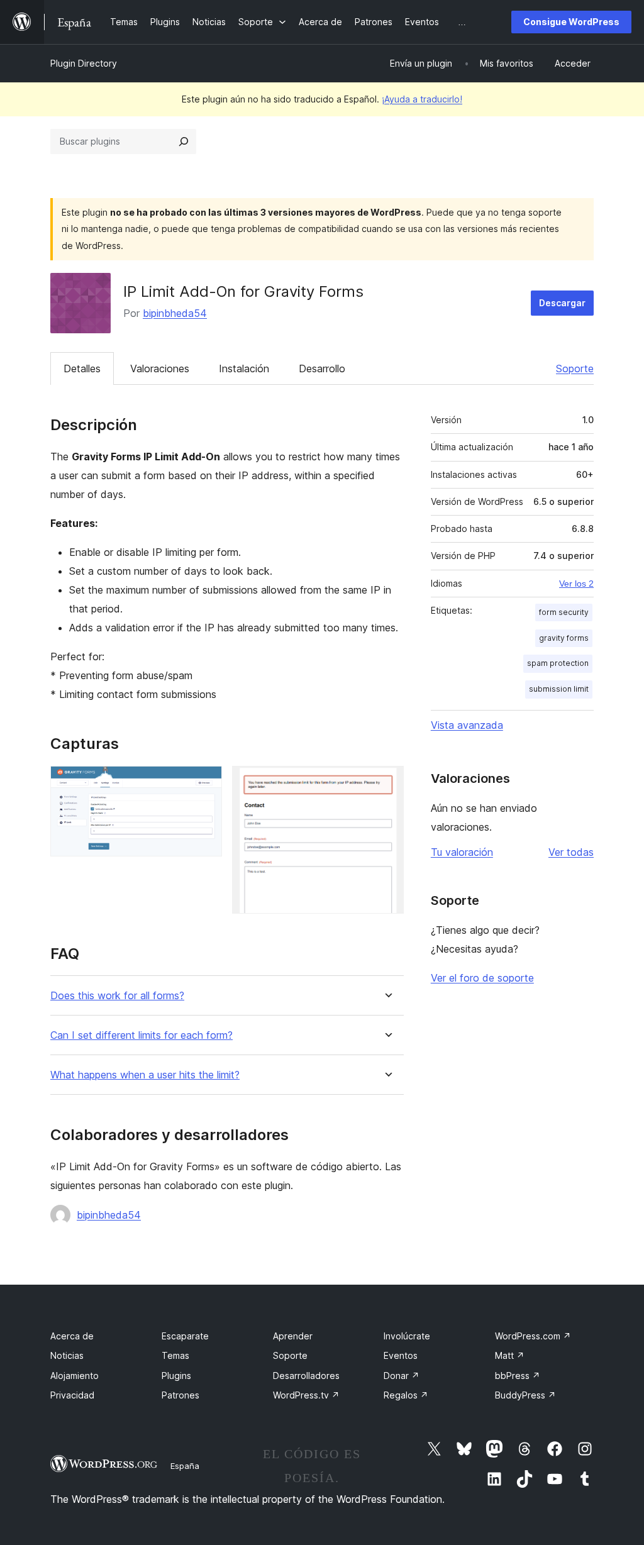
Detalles (82, 368)
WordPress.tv (306, 1395)
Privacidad (72, 1395)
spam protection (558, 663)
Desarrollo (322, 368)
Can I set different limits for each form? (141, 1035)
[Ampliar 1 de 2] (205, 783)
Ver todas (571, 852)
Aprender (293, 1336)
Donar (401, 1375)
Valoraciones (159, 368)
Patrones (180, 1395)
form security (564, 612)
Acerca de (72, 1336)
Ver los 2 (576, 584)
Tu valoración (462, 852)
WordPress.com (533, 1336)
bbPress (517, 1375)
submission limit (559, 689)
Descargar (562, 302)
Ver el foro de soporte (482, 978)
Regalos (406, 1395)
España (184, 1466)
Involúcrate (407, 1336)
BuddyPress (525, 1395)
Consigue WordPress (571, 21)
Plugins (176, 1375)
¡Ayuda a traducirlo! (422, 99)
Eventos (401, 1355)
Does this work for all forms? (117, 996)
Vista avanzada (467, 725)
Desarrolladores (306, 1375)
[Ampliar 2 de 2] (386, 783)
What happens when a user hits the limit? (145, 1075)
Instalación (244, 368)
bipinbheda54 (175, 313)
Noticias (67, 1355)
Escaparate (185, 1336)
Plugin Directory (83, 63)
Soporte (575, 368)
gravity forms (564, 638)
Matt (510, 1355)
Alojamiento (74, 1375)
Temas (175, 1355)
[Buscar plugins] (183, 141)
